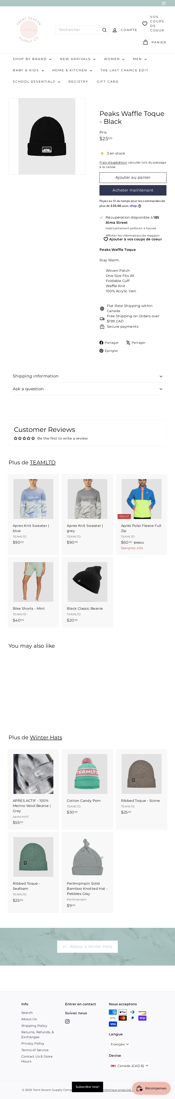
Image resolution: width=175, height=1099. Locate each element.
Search (27, 1013)
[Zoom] (47, 136)
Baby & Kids (27, 70)
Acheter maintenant (132, 190)
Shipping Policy (34, 1026)
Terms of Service (34, 1050)
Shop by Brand (30, 59)
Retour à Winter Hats (90, 946)
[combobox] (82, 29)
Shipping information (36, 376)
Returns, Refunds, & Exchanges (37, 1034)
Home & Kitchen (70, 70)
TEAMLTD (43, 462)
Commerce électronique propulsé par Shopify (115, 1090)
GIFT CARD (108, 81)
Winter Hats (46, 737)
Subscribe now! (87, 1087)
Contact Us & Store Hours (36, 1058)
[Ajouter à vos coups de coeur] (56, 495)
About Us (29, 1019)
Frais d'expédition (113, 162)
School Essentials (35, 81)
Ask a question (28, 388)
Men (138, 59)
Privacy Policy (32, 1043)
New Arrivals (76, 59)
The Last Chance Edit (125, 70)
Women (112, 59)
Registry (78, 81)
